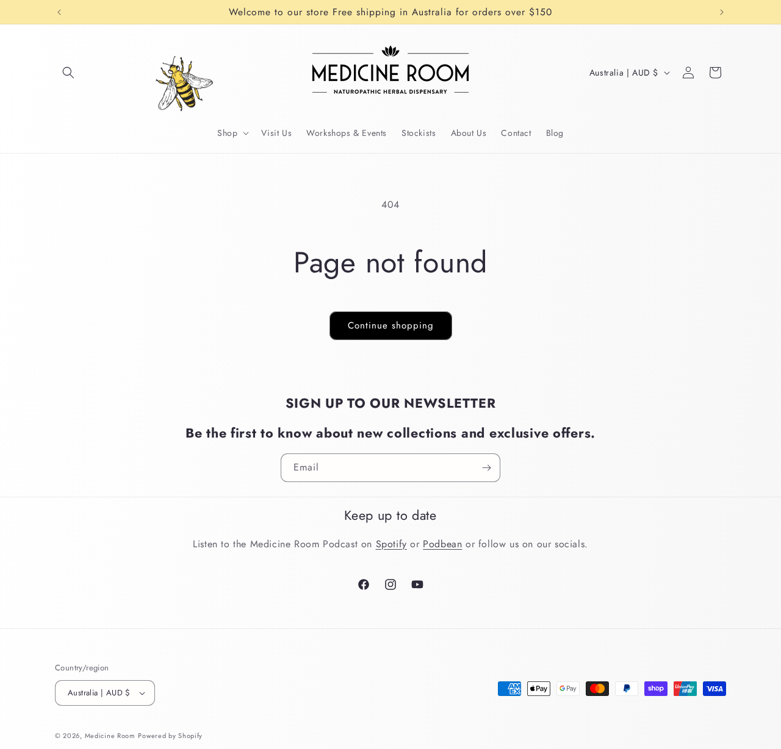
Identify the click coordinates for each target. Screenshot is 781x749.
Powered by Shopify (170, 735)
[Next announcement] (721, 12)
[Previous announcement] (59, 12)
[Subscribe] (486, 467)
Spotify (391, 544)
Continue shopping (391, 325)
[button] (68, 72)
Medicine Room (110, 735)
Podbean (442, 544)
